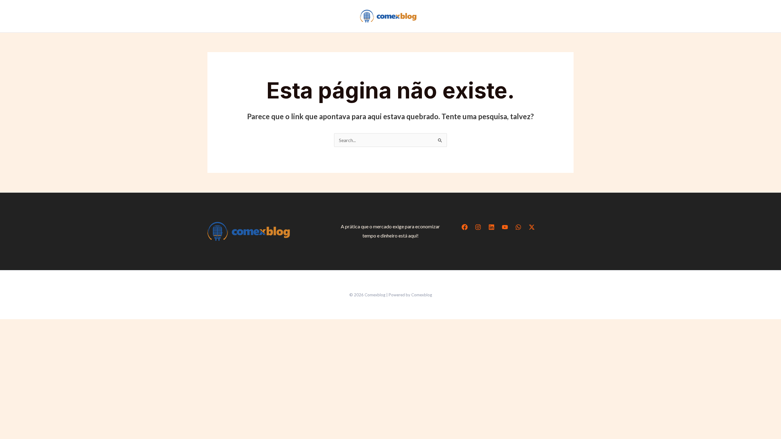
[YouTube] (505, 227)
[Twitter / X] (532, 227)
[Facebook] (465, 227)
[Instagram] (478, 227)
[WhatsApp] (518, 227)
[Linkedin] (491, 227)
